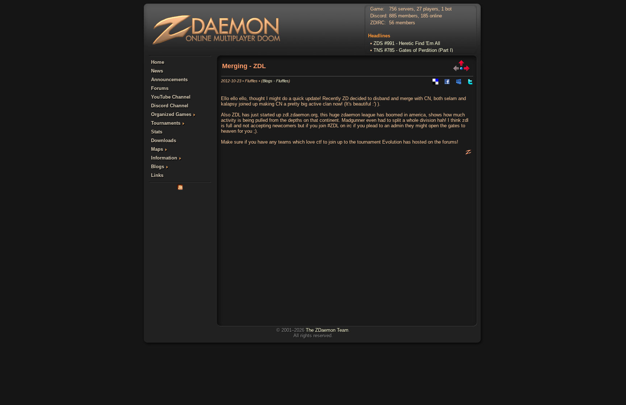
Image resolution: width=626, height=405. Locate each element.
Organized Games (171, 114)
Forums (159, 88)
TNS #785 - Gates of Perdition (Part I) (413, 48)
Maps (157, 149)
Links (157, 175)
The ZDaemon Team (327, 330)
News (157, 71)
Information (164, 158)
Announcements (169, 79)
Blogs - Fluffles (276, 81)
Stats (156, 132)
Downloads (163, 140)
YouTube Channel (171, 97)
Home (157, 62)
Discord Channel (169, 105)
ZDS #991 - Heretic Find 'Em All (406, 41)
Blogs (157, 166)
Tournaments (165, 123)
